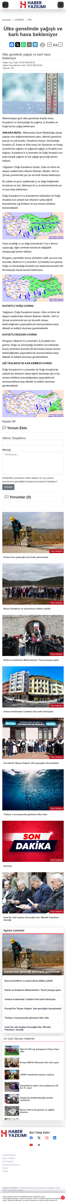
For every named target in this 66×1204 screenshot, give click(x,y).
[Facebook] (31, 1138)
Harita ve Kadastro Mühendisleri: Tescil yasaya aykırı (33, 990)
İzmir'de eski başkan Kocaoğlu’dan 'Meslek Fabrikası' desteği (28, 1028)
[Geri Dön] (5, 5)
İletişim (5, 1171)
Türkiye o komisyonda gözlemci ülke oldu (27, 1017)
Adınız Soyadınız (14, 438)
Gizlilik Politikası (9, 1155)
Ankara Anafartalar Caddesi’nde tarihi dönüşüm (30, 999)
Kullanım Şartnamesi (11, 1165)
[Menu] (61, 5)
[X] (39, 1138)
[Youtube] (31, 1145)
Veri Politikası (8, 1162)
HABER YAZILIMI (9, 1188)
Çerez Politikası (8, 1158)
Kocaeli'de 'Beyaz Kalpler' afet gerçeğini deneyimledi (33, 1008)
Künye (5, 1168)
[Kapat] (63, 1198)
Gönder (8, 487)
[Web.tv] (39, 1145)
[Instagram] (47, 1138)
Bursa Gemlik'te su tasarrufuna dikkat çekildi (29, 980)
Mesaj (6, 449)
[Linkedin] (55, 1138)
